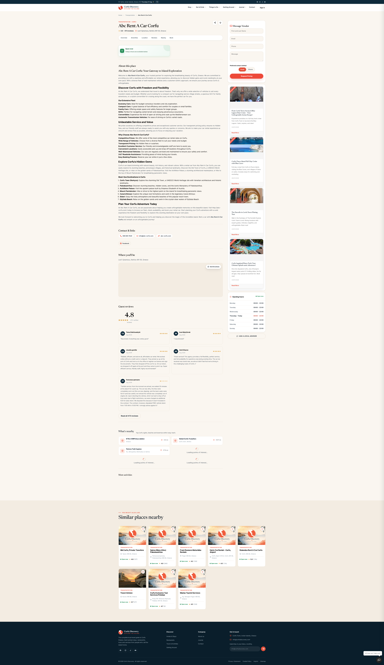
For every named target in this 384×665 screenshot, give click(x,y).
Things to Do (213, 7)
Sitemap (263, 661)
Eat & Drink (200, 7)
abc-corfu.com (166, 236)
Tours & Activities (172, 644)
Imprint (256, 661)
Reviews (154, 38)
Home (120, 15)
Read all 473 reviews (129, 416)
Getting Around (228, 7)
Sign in (262, 8)
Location (145, 38)
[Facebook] (257, 2)
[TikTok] (262, 2)
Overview (124, 38)
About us (201, 636)
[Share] (215, 22)
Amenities (134, 38)
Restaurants (170, 640)
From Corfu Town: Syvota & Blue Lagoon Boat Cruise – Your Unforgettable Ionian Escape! (243, 113)
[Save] (220, 22)
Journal (241, 7)
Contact (252, 7)
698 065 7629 (127, 236)
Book (171, 38)
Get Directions (214, 266)
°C (157, 2)
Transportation (130, 15)
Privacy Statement (234, 661)
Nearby (163, 38)
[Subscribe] (263, 649)
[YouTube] (265, 2)
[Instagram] (260, 2)
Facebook (125, 243)
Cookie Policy (247, 661)
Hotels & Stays (171, 636)
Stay (189, 7)
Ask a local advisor (248, 336)
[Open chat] (379, 660)
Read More (235, 132)
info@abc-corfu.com (146, 236)
